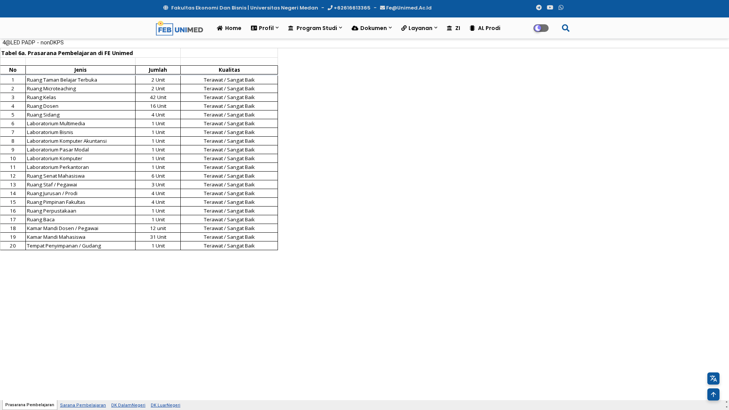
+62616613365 (352, 7)
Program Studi (316, 28)
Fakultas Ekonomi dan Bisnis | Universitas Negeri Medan (244, 7)
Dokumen (373, 28)
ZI (457, 28)
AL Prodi (488, 28)
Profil (266, 28)
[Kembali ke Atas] (713, 394)
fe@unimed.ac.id (408, 7)
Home (233, 28)
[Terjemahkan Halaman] (713, 378)
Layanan (420, 28)
